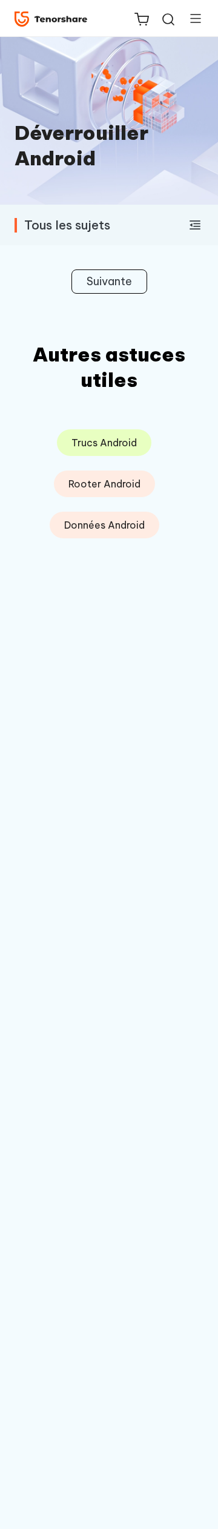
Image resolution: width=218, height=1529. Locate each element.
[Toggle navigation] (190, 18)
